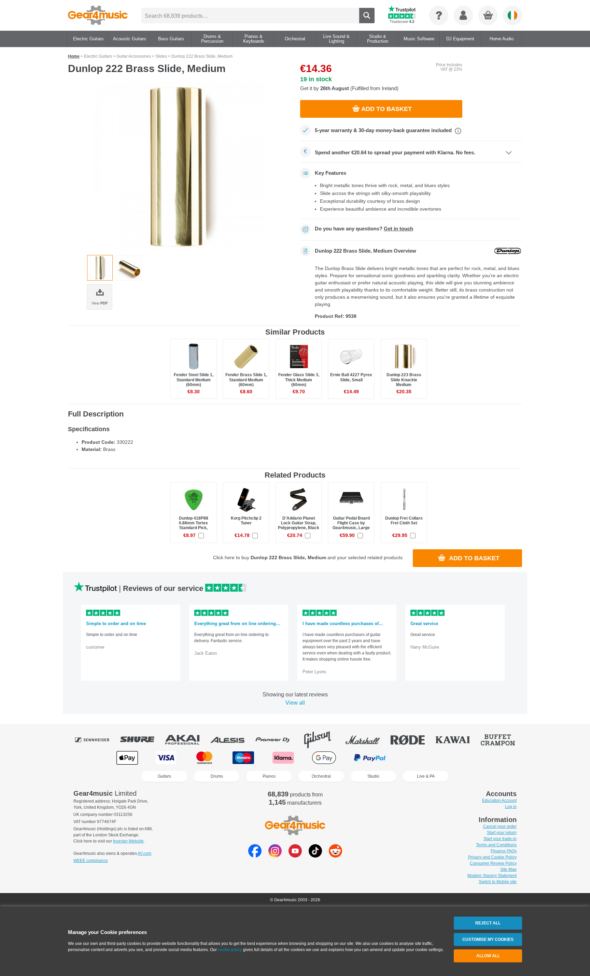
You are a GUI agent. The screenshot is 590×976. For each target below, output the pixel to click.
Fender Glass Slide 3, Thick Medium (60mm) (298, 379)
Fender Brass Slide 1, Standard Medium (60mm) (246, 379)
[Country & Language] (512, 15)
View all (295, 703)
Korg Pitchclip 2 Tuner (246, 520)
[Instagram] (275, 856)
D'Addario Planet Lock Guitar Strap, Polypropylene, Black (298, 523)
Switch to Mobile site (498, 881)
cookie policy (230, 949)
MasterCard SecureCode (418, 757)
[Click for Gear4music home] (98, 15)
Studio (373, 776)
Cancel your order (500, 826)
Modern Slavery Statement (492, 875)
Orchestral (321, 776)
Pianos (269, 776)
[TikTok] (315, 856)
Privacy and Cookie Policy (492, 857)
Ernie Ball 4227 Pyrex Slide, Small (351, 377)
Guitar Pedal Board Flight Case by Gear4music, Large (351, 523)
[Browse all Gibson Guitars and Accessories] (322, 740)
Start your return (502, 832)
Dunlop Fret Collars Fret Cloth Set (404, 520)
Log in (511, 806)
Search (367, 15)
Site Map (508, 869)
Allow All (488, 955)
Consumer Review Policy (493, 863)
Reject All (488, 923)
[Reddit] (335, 856)
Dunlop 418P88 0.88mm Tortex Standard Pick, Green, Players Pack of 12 (193, 528)
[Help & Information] (439, 15)
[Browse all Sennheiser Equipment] (97, 740)
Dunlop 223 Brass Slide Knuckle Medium (404, 379)
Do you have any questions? (364, 228)
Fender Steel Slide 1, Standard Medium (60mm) (193, 379)
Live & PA (426, 776)
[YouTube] (295, 856)
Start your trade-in (500, 838)
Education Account (499, 800)
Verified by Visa (462, 757)
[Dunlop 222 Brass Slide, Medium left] (128, 267)
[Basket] (488, 15)
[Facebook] (255, 856)
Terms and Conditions (496, 845)
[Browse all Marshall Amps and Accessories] (367, 740)
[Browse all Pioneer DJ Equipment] (277, 740)
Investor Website (128, 841)
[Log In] (463, 15)
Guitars (164, 776)
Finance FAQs (504, 851)
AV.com (144, 853)
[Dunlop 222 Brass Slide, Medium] (179, 167)
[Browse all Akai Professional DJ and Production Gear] (187, 740)
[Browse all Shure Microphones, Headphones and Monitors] (142, 740)
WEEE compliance (90, 860)
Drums (217, 776)
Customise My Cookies (488, 939)
